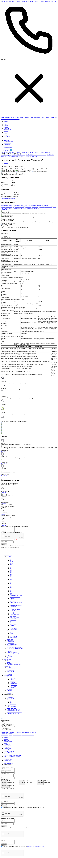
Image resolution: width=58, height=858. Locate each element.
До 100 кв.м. (13, 704)
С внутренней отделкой (13, 653)
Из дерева (12, 678)
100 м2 (8, 658)
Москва (21, 117)
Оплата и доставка (8, 145)
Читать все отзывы (5, 476)
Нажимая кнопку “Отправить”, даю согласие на (23, 846)
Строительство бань (15, 597)
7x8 (10, 575)
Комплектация (7, 745)
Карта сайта (16, 735)
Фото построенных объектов (14, 712)
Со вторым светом (14, 617)
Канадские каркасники (16, 605)
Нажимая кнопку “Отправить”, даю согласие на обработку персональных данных (23, 807)
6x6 (10, 568)
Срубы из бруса (8, 741)
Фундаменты (7, 747)
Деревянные (10, 640)
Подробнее (3, 492)
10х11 (11, 563)
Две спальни (13, 620)
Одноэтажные (13, 628)
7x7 (10, 574)
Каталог (6, 739)
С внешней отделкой (12, 652)
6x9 (10, 572)
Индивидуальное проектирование (12, 755)
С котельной (13, 606)
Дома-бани (12, 601)
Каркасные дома (5, 156)
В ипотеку (12, 603)
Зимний (9, 693)
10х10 (11, 561)
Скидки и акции (8, 147)
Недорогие (9, 695)
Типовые (12, 681)
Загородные (10, 639)
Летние (8, 662)
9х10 (11, 590)
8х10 (11, 582)
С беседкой (12, 598)
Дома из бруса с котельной (32, 208)
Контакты (6, 140)
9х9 (10, 622)
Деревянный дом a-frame (16, 595)
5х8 (10, 566)
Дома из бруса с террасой (45, 207)
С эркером (9, 651)
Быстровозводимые (12, 644)
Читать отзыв (4, 451)
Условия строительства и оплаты (12, 753)
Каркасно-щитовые (12, 672)
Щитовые (9, 630)
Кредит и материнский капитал (12, 756)
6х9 (10, 702)
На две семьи (13, 618)
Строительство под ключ (13, 713)
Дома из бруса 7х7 (19, 207)
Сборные (12, 633)
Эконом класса (13, 635)
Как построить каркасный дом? (15, 648)
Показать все (4, 209)
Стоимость (9, 690)
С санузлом (13, 616)
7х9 (10, 621)
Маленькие (9, 663)
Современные (10, 641)
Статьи (5, 743)
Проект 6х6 (13, 668)
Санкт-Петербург (5, 117)
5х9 (10, 567)
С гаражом (9, 656)
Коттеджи (27, 156)
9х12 (11, 593)
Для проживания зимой (16, 602)
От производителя (11, 645)
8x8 (10, 580)
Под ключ (9, 689)
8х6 (10, 586)
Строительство (13, 637)
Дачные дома (7, 666)
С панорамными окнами (16, 612)
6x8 (10, 571)
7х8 (10, 578)
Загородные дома (8, 675)
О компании (7, 144)
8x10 (11, 579)
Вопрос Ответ (7, 749)
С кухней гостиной (15, 609)
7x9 (10, 576)
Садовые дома (33, 156)
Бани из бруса (20, 156)
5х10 (11, 564)
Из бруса (12, 679)
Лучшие (12, 625)
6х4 (10, 557)
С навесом (12, 610)
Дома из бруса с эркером (18, 208)
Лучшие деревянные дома (13, 709)
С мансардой (13, 626)
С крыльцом (13, 607)
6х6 (10, 559)
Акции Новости (8, 752)
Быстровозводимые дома (7, 205)
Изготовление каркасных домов (15, 647)
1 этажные (12, 687)
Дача (11, 599)
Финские (9, 655)
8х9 (10, 587)
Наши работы (7, 143)
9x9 (10, 589)
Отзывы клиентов (8, 141)
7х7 (10, 560)
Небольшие (13, 682)
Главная (6, 737)
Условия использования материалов (10, 732)
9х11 (11, 591)
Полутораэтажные (14, 614)
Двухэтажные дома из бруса (31, 207)
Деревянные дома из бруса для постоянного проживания (28, 205)
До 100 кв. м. (13, 624)
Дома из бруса (13, 156)
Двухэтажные (13, 629)
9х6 (10, 594)
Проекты (9, 556)
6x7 (10, 570)
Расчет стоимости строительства (9, 198)
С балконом (10, 649)
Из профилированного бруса (14, 664)
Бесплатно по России (39, 117)
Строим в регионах (9, 751)
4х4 (7, 660)
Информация (7, 744)
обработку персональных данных (35, 846)
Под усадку (13, 706)
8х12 (11, 584)
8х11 (11, 583)
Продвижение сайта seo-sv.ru (26, 735)
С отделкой (12, 613)
